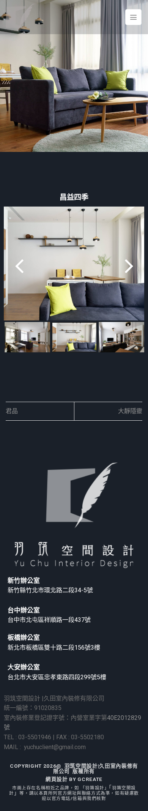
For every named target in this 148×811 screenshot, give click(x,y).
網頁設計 (57, 779)
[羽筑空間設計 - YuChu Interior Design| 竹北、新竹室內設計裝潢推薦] (20, 17)
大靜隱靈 (130, 411)
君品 (12, 411)
